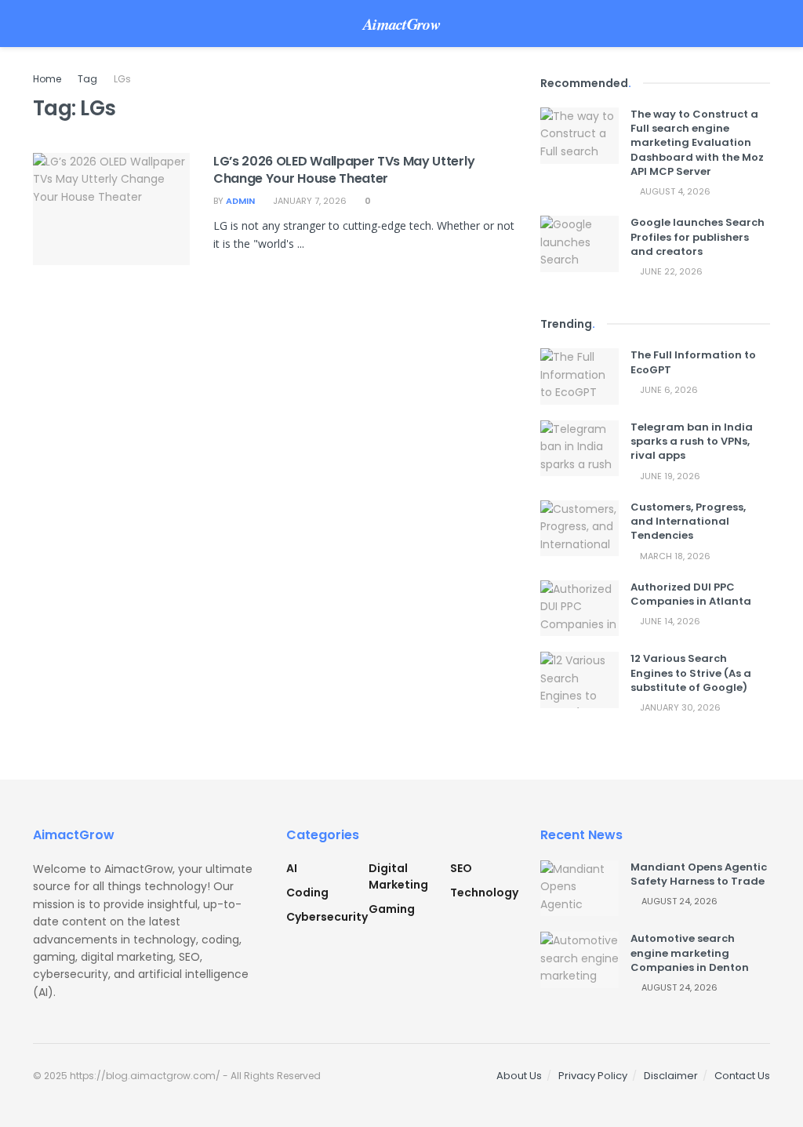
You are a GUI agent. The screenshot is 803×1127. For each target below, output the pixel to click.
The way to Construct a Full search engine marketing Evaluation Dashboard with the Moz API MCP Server (697, 143)
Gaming (392, 909)
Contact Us (742, 1075)
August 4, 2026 (674, 191)
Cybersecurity (327, 917)
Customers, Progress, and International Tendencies (688, 521)
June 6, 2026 (668, 390)
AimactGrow (401, 23)
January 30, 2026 (679, 707)
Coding (307, 892)
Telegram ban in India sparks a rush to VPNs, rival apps (691, 441)
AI (291, 868)
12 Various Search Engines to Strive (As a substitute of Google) (690, 672)
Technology (484, 892)
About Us (519, 1075)
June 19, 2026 (669, 476)
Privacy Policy (592, 1075)
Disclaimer (671, 1075)
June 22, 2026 (670, 271)
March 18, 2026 (674, 556)
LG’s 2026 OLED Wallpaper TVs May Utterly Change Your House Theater (343, 169)
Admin (240, 200)
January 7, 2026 (309, 200)
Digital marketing (398, 876)
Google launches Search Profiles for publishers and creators (697, 236)
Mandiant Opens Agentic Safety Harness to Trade (698, 874)
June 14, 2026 (669, 621)
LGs (122, 78)
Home (47, 78)
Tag (87, 78)
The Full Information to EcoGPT (693, 361)
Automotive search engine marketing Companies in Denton (689, 952)
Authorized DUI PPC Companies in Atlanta (690, 594)
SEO (461, 868)
